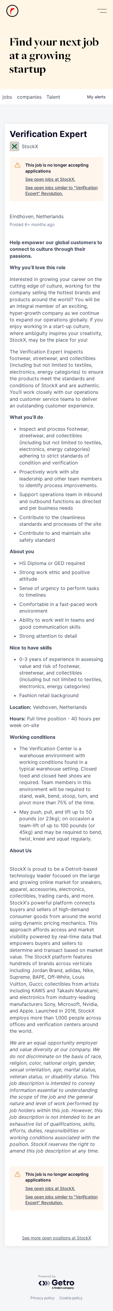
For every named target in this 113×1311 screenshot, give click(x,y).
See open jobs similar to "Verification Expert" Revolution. (61, 190)
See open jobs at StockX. (50, 179)
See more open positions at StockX (56, 1237)
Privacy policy (42, 1298)
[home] (12, 11)
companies (29, 97)
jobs (7, 97)
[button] (101, 11)
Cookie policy (71, 1298)
